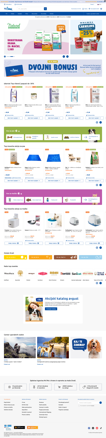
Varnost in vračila (43, 407)
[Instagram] (93, 428)
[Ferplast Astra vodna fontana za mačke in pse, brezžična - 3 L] (13, 221)
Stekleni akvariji (8, 409)
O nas (23, 402)
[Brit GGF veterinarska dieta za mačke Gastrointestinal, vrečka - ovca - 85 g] (54, 95)
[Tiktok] (101, 428)
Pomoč (92, 4)
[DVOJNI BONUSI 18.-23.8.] (53, 68)
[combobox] (31, 8)
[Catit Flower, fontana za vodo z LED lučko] (54, 221)
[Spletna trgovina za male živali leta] (19, 427)
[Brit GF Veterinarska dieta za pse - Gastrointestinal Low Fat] (13, 95)
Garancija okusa (43, 414)
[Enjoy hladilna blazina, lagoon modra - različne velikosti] (54, 158)
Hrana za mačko (8, 407)
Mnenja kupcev (43, 417)
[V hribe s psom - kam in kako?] (20, 347)
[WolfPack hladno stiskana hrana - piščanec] (13, 158)
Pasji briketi (7, 402)
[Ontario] (65, 273)
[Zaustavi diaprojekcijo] (5, 56)
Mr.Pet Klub (19, 4)
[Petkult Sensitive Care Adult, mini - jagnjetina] (94, 158)
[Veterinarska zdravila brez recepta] (8, 427)
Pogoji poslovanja (44, 409)
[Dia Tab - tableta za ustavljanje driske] (74, 158)
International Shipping (45, 412)
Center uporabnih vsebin (93, 13)
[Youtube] (97, 428)
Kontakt (61, 404)
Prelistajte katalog (51, 309)
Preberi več (7, 364)
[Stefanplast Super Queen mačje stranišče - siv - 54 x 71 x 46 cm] (74, 221)
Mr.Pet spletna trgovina (97, 432)
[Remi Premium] (54, 273)
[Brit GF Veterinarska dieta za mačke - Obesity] (74, 95)
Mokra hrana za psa (9, 404)
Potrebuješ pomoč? (64, 402)
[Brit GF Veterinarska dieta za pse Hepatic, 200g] (34, 95)
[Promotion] (86, 347)
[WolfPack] (9, 273)
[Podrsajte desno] (67, 56)
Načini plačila (42, 404)
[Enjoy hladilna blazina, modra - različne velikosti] (34, 158)
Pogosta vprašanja (64, 409)
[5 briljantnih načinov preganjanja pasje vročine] (53, 347)
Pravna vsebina (26, 414)
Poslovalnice (9, 4)
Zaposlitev (25, 409)
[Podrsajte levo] (63, 56)
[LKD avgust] (36, 37)
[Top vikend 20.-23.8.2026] (86, 37)
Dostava (41, 402)
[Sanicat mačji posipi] (76, 273)
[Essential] (20, 273)
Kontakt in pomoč (27, 412)
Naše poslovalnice (27, 407)
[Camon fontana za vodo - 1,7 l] (34, 221)
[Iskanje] (45, 8)
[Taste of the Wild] (99, 273)
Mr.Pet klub (25, 404)
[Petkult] (31, 273)
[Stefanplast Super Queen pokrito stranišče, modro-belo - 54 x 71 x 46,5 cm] (94, 221)
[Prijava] (100, 402)
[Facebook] (89, 428)
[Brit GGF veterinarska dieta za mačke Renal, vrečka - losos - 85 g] (94, 95)
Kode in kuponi (63, 407)
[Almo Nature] (88, 273)
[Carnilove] (43, 273)
